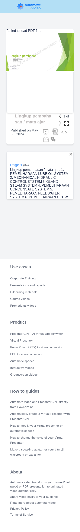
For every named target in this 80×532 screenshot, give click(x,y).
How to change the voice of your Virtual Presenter (36, 440)
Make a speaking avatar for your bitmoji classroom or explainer (37, 452)
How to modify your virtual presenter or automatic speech (36, 428)
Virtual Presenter (21, 340)
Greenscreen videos (24, 374)
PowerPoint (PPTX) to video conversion (36, 347)
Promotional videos (23, 305)
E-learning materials (23, 292)
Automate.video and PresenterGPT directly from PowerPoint (39, 404)
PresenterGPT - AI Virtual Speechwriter (36, 333)
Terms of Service (21, 514)
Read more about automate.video (33, 502)
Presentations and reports (27, 285)
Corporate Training (23, 278)
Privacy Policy (19, 508)
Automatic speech (22, 361)
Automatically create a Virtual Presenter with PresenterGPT (40, 416)
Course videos (20, 298)
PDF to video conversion (26, 354)
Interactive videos (22, 367)
